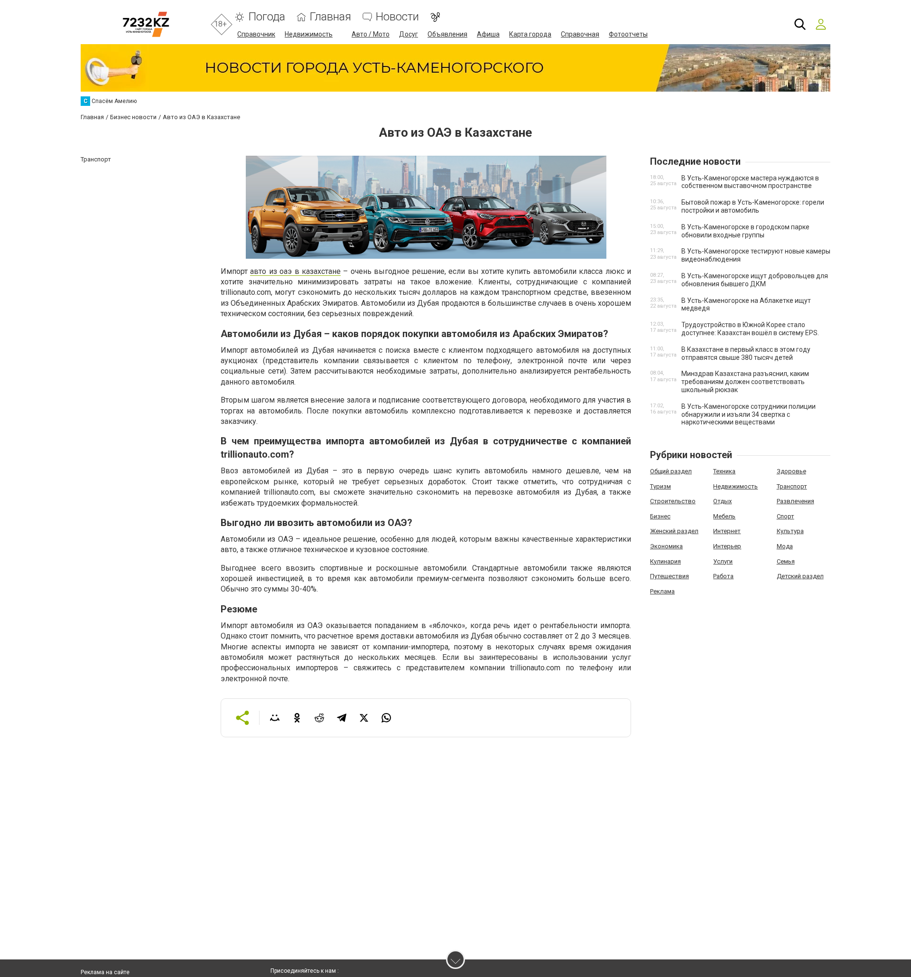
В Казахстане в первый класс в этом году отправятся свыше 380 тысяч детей (745, 353)
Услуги (723, 561)
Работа (723, 576)
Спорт (785, 516)
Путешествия (669, 576)
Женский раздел (674, 531)
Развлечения (795, 501)
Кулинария (665, 561)
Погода (266, 16)
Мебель (724, 516)
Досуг (408, 34)
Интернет (727, 531)
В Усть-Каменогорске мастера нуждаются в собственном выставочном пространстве (750, 182)
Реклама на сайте (105, 972)
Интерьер (727, 546)
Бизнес (660, 516)
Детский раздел (800, 576)
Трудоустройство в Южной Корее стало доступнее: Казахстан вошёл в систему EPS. (750, 329)
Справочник (256, 34)
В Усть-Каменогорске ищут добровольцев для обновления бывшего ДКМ (754, 280)
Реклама (662, 591)
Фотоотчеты (628, 34)
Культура (790, 531)
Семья (786, 561)
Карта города (530, 34)
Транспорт (792, 486)
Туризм (660, 486)
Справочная (580, 34)
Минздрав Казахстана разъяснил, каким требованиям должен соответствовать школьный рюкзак (745, 382)
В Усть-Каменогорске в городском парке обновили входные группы (745, 231)
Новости (397, 16)
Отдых (722, 501)
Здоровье (791, 471)
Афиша (488, 34)
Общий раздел (671, 471)
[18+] (146, 24)
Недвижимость (309, 34)
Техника (724, 471)
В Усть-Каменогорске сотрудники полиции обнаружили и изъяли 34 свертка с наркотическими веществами (748, 414)
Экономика (666, 546)
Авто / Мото (371, 34)
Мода (785, 546)
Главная (330, 16)
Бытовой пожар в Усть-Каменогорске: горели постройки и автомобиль (752, 206)
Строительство (673, 501)
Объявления (447, 34)
